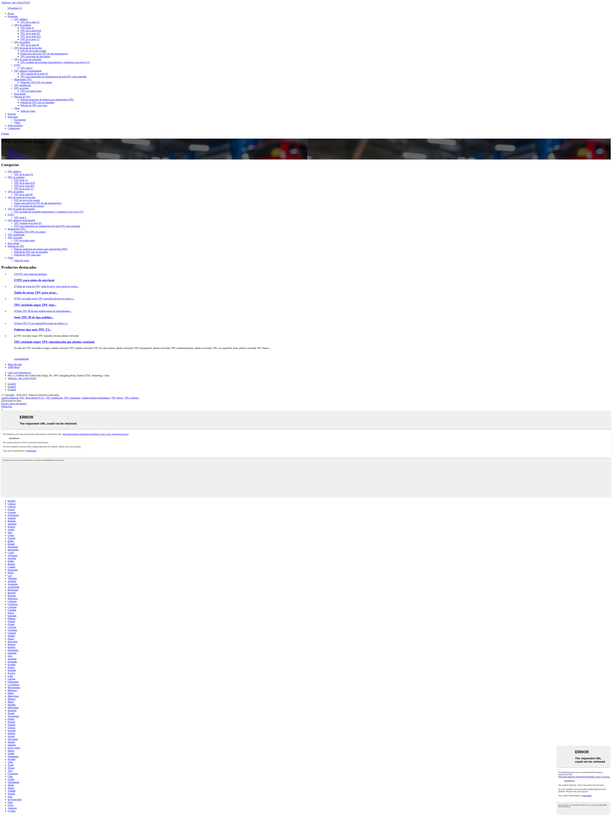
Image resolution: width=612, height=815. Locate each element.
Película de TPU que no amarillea (37, 102)
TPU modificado (22, 85)
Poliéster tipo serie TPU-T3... (32, 329)
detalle (25, 359)
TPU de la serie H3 (30, 33)
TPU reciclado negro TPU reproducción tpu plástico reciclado (54, 342)
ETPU (17, 65)
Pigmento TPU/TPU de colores (36, 82)
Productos (13, 16)
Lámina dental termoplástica (96, 397)
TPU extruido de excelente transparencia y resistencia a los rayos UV (55, 62)
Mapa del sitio (15, 364)
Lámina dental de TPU (12, 397)
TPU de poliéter (22, 42)
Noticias (12, 114)
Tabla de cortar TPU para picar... (36, 292)
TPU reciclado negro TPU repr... (35, 305)
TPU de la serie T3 (30, 39)
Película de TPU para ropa (33, 105)
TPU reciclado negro (30, 91)
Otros (17, 108)
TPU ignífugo (132, 397)
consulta (18, 359)
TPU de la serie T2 (30, 22)
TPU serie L (26, 68)
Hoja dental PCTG (35, 397)
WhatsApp (6, 406)
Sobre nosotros (15, 125)
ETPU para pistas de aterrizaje (34, 280)
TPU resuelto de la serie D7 (34, 73)
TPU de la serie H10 (30, 30)
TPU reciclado (21, 88)
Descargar (13, 116)
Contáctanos (14, 128)
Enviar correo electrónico (14, 403)
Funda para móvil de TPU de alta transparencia (44, 53)
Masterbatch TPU (23, 79)
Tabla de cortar (27, 111)
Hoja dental (20, 94)
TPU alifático (21, 19)
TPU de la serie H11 (30, 36)
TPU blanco (117, 397)
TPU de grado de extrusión (27, 59)
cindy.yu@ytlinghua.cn (19, 372)
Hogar (11, 13)
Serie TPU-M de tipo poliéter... (34, 317)
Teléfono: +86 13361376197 (15, 2)
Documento (20, 119)
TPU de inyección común (33, 50)
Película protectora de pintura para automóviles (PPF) (47, 99)
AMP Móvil (14, 367)
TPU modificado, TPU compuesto (63, 397)
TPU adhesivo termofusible (28, 71)
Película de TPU (22, 96)
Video (17, 122)
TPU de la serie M (29, 45)
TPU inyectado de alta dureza (35, 56)
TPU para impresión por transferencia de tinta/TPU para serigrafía (53, 76)
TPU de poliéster (22, 25)
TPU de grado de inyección (28, 48)
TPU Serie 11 (27, 27)
